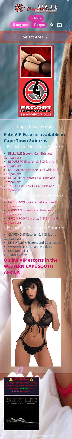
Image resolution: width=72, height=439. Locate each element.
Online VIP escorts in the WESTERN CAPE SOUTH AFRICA (31, 266)
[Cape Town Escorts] (36, 8)
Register (22, 25)
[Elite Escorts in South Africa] (21, 429)
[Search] (52, 25)
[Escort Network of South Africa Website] (36, 116)
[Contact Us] (59, 25)
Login (41, 25)
